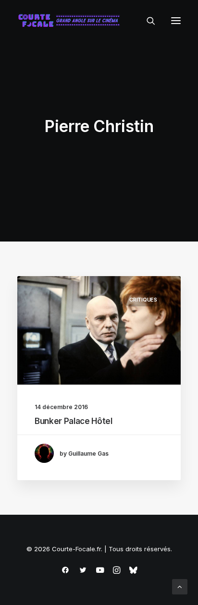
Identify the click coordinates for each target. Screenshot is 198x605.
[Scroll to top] (179, 586)
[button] (176, 20)
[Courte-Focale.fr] (71, 20)
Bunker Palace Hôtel (73, 421)
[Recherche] (146, 20)
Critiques (143, 299)
